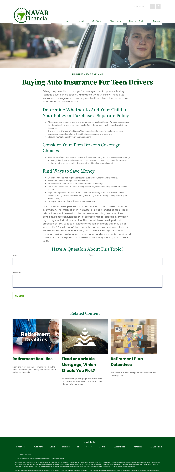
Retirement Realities (33, 359)
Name (15, 255)
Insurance (66, 446)
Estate (52, 446)
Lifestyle (102, 446)
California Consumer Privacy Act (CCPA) (79, 470)
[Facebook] (158, 6)
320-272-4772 (141, 6)
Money (88, 446)
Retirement (20, 446)
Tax (78, 446)
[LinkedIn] (152, 6)
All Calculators (156, 446)
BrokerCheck (59, 458)
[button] (67, 21)
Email (91, 255)
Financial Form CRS (24, 454)
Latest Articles (119, 446)
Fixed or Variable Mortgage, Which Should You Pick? (79, 364)
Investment (38, 446)
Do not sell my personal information (148, 470)
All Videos (138, 446)
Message (17, 272)
